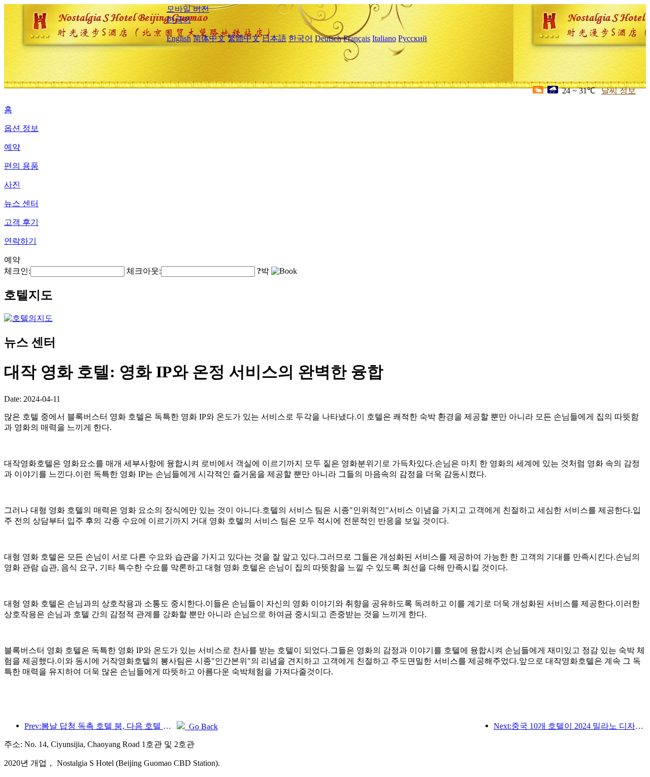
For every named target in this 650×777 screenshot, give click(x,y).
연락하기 (20, 241)
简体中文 (209, 38)
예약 (12, 147)
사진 (12, 184)
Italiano (384, 38)
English (179, 38)
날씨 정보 (618, 90)
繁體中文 (244, 38)
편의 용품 (21, 165)
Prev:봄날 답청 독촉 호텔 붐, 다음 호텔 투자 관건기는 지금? (100, 726)
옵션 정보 (21, 128)
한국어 (179, 19)
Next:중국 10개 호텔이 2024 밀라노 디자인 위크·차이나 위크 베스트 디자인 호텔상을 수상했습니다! (570, 726)
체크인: (17, 271)
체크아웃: (143, 271)
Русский (412, 38)
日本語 (274, 38)
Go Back (201, 726)
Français (356, 38)
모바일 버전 (188, 9)
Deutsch (328, 38)
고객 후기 (21, 222)
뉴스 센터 (21, 203)
